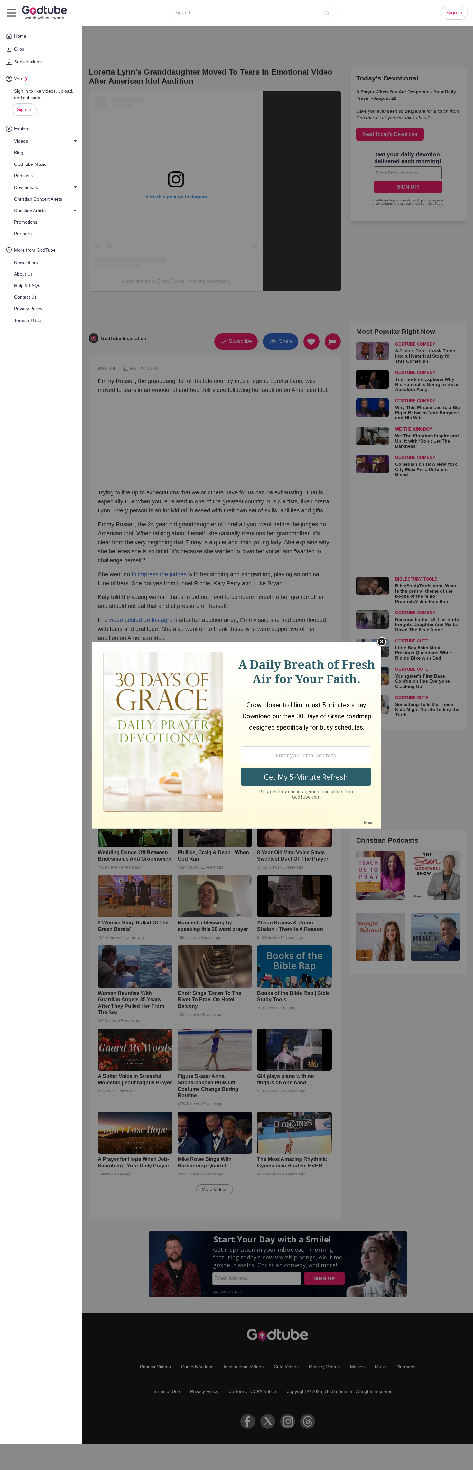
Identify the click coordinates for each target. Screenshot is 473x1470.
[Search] (326, 13)
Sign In (24, 109)
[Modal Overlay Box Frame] (236, 735)
